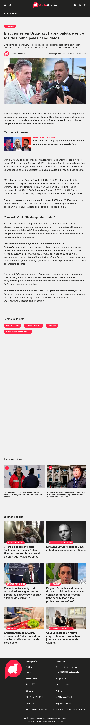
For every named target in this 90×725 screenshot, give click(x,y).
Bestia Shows (31, 678)
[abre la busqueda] (10, 5)
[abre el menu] (5, 5)
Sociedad (30, 673)
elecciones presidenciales (19, 332)
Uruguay (52, 325)
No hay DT (30, 684)
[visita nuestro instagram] (84, 5)
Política (29, 667)
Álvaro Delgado (33, 325)
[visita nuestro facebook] (75, 5)
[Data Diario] (45, 5)
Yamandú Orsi (12, 325)
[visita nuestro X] (80, 5)
